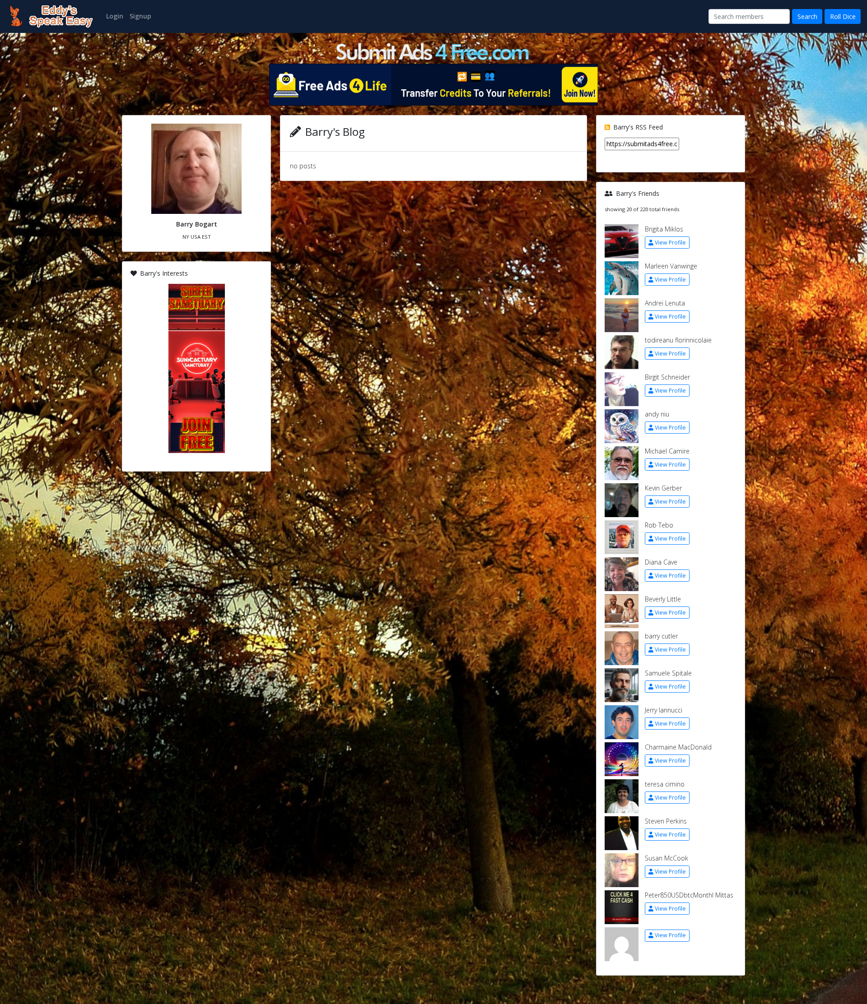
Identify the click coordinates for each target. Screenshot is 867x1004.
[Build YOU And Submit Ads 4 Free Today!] (433, 50)
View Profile (670, 242)
